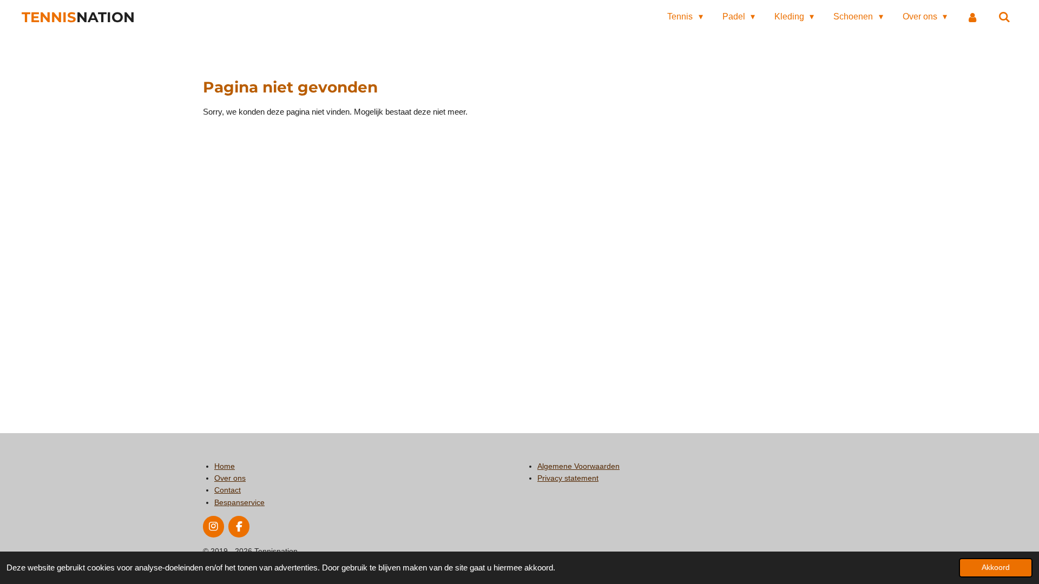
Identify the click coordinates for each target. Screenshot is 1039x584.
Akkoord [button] (996, 567)
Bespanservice (239, 502)
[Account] (972, 17)
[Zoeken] (1004, 17)
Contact (227, 490)
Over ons (230, 478)
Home (224, 466)
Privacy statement (568, 478)
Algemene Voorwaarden (578, 466)
